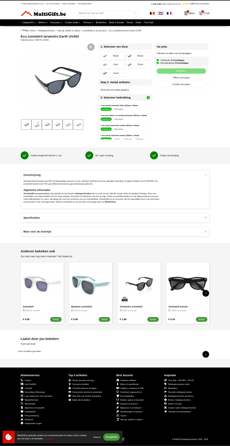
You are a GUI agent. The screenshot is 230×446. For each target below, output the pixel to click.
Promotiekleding (127, 396)
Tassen (123, 416)
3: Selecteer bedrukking (115, 97)
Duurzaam (55, 22)
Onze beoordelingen (200, 4)
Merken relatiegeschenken (179, 400)
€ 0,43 (171, 319)
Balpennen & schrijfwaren (131, 408)
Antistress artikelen (128, 380)
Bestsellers (172, 388)
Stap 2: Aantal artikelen (115, 82)
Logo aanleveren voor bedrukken (39, 396)
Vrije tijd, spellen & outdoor (69, 30)
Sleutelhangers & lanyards (131, 412)
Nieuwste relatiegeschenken (180, 392)
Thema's (87, 22)
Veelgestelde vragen (33, 423)
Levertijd (28, 388)
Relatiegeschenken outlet (178, 384)
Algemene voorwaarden (35, 408)
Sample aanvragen (181, 84)
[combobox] (104, 13)
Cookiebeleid (30, 412)
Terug (25, 30)
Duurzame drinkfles (80, 384)
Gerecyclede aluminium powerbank (87, 392)
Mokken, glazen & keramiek (132, 400)
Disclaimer (29, 419)
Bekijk (56, 319)
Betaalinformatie (31, 400)
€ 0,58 (26, 319)
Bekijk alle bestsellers (81, 400)
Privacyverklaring (32, 416)
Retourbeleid (30, 404)
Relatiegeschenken (46, 30)
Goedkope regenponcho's (131, 392)
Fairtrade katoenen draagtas (84, 388)
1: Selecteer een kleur (114, 46)
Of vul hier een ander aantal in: (114, 90)
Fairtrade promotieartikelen (179, 412)
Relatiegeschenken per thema (180, 396)
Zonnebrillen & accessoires (94, 30)
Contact (28, 380)
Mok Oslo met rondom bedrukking (86, 396)
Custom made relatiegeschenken (182, 408)
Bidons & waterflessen (129, 384)
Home (33, 30)
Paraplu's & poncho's (129, 404)
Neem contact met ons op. (167, 4)
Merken (42, 22)
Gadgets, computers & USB (131, 388)
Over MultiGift (30, 384)
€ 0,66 (74, 319)
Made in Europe (175, 404)
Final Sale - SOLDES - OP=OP (181, 380)
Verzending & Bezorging (35, 392)
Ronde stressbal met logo (83, 380)
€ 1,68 (123, 319)
